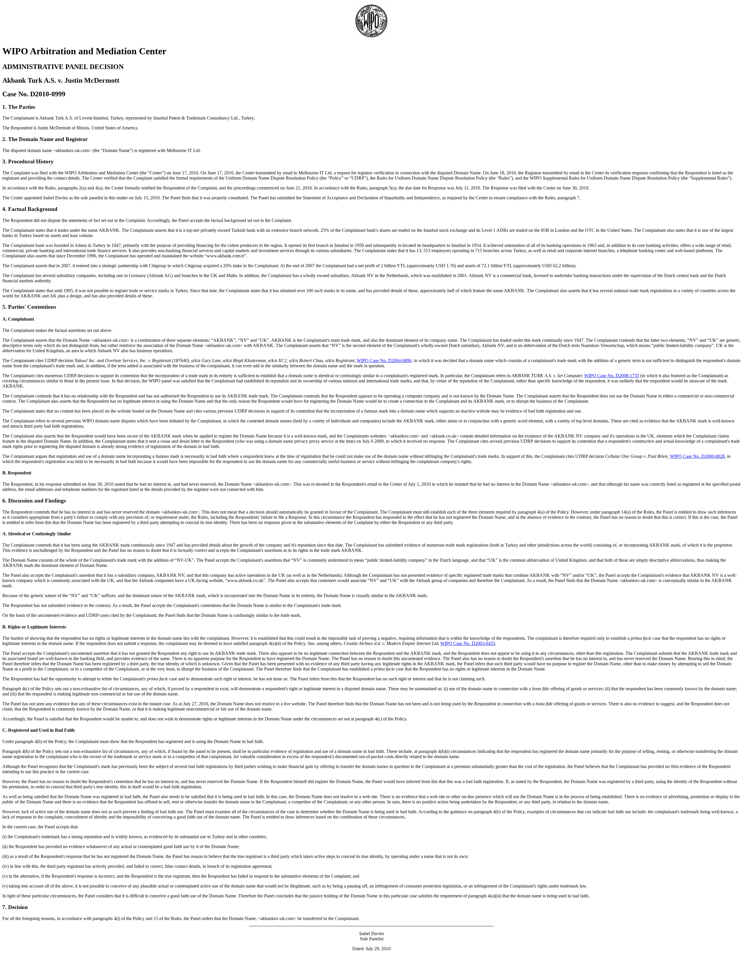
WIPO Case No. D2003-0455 (467, 643)
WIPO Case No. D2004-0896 (384, 360)
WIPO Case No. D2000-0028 (697, 456)
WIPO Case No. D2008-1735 (611, 375)
